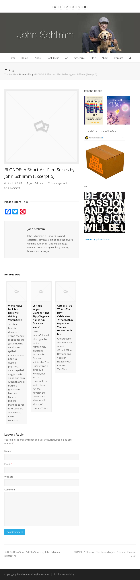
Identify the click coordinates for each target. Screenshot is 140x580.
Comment (10, 489)
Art (66, 58)
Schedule (79, 58)
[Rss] (79, 7)
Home (12, 58)
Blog (93, 58)
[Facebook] (61, 7)
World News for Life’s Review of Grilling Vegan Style (15, 312)
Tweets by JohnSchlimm (97, 239)
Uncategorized (59, 183)
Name (8, 451)
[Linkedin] (73, 7)
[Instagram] (67, 7)
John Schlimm (37, 183)
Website (8, 476)
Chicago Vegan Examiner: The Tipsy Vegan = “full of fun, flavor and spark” (41, 316)
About (105, 58)
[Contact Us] (85, 7)
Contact (118, 58)
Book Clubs (53, 58)
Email (8, 464)
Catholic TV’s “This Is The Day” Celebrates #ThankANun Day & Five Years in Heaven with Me (65, 320)
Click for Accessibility (63, 574)
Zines (37, 58)
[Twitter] (55, 7)
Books (25, 58)
